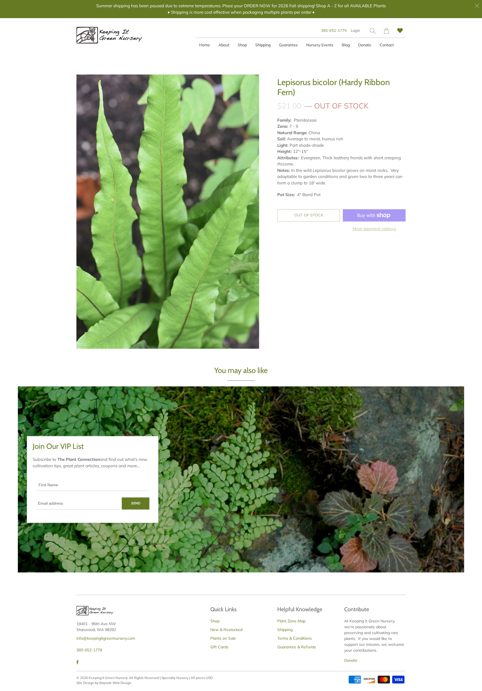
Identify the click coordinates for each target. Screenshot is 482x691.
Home (204, 44)
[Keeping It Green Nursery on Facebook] (77, 662)
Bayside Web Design (115, 683)
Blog (346, 44)
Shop (242, 44)
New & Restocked (226, 629)
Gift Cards (219, 646)
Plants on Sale (223, 638)
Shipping (263, 44)
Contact (387, 44)
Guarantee (288, 44)
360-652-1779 (334, 30)
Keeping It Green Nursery (108, 678)
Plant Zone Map (291, 620)
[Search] (373, 31)
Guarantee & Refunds (296, 646)
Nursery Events (319, 44)
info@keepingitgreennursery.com (105, 638)
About (223, 44)
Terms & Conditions (294, 638)
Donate (364, 44)
